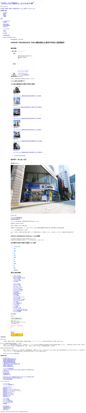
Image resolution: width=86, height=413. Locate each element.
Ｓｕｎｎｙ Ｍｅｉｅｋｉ (19, 296)
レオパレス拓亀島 (17, 311)
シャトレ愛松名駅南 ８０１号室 (20, 310)
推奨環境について (7, 408)
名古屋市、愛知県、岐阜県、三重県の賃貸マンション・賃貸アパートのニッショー (18, 8)
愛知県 (4, 14)
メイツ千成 (15, 301)
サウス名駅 (15, 294)
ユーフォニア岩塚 (17, 276)
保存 (17, 334)
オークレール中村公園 (18, 289)
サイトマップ (6, 405)
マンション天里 (16, 279)
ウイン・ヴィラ (16, 275)
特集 (1, 18)
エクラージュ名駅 (17, 280)
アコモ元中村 (16, 304)
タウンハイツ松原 (17, 284)
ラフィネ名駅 (16, 295)
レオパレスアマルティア (18, 300)
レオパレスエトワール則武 (19, 299)
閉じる (12, 332)
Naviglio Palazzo (16, 293)
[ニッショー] (3, 339)
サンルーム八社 (16, 283)
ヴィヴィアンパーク (17, 288)
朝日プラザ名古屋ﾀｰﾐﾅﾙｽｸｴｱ (19, 277)
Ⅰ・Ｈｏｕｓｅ (16, 305)
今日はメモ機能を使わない (16, 318)
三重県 (4, 16)
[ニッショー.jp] (22, 3)
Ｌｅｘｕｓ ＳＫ (17, 286)
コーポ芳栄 (15, 281)
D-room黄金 (16, 292)
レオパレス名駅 (16, 298)
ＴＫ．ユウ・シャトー (18, 287)
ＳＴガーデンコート (17, 290)
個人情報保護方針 (7, 406)
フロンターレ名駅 (17, 307)
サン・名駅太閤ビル (17, 302)
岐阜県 (4, 15)
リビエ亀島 (15, 306)
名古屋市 (5, 12)
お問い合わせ (6, 409)
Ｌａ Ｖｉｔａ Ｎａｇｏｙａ (20, 309)
